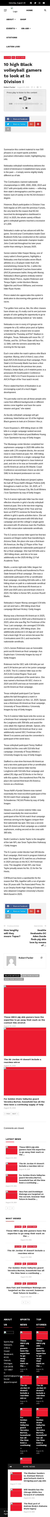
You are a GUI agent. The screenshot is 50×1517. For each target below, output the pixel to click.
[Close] (10, 1466)
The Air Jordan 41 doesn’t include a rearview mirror (31, 1164)
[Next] (12, 1208)
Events (10, 28)
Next (14, 1114)
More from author (30, 976)
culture (7, 57)
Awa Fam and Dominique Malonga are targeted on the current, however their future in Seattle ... (32, 1195)
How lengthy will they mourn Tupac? (12, 933)
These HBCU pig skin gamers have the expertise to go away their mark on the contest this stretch (24, 1020)
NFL (13, 57)
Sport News (20, 57)
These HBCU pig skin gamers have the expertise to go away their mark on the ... (32, 1151)
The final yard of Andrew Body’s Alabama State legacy (35, 1506)
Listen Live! (13, 46)
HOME (29, 10)
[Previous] (8, 1208)
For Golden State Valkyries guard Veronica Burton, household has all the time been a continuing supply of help (24, 1102)
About (10, 19)
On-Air (25, 28)
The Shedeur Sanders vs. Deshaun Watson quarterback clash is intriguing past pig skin (35, 1477)
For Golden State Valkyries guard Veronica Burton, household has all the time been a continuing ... (32, 1179)
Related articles (12, 976)
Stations (11, 37)
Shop (23, 19)
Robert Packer (9, 87)
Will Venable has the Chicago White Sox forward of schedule (34, 1492)
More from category (14, 979)
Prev (8, 1114)
